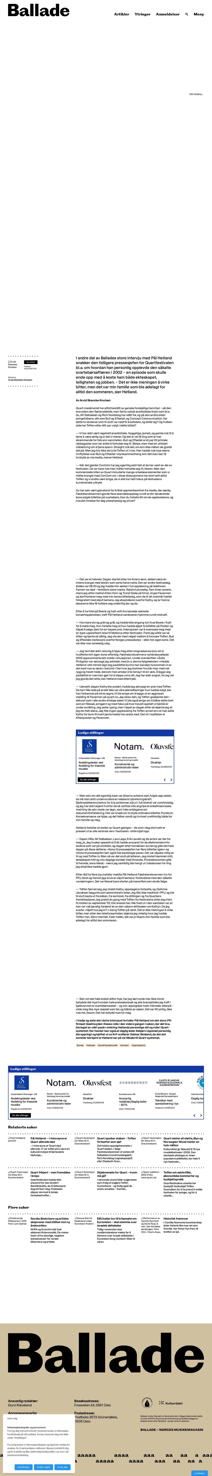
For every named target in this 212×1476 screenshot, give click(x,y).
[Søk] (186, 14)
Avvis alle (62, 1467)
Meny (199, 14)
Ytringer (142, 14)
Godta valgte (43, 1467)
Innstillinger (200, 1473)
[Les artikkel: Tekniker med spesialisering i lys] (171, 1093)
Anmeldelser (168, 14)
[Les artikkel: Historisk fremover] (172, 1228)
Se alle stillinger (88, 779)
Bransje (80, 1045)
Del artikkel (30, 362)
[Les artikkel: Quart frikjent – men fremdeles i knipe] (39, 1182)
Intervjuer (124, 1045)
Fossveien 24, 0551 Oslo (92, 1405)
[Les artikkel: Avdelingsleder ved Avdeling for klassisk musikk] (94, 756)
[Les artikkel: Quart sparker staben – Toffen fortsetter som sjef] (106, 1148)
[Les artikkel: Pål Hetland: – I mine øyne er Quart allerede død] (39, 1148)
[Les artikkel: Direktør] (166, 756)
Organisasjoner (138, 1045)
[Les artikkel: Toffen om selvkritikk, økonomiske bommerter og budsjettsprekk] (172, 1182)
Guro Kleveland (20, 1405)
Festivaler (90, 1045)
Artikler (121, 14)
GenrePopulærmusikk (107, 1045)
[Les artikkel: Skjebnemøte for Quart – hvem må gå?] (106, 1182)
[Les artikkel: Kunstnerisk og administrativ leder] (130, 756)
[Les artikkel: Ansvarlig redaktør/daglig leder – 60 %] (135, 1093)
